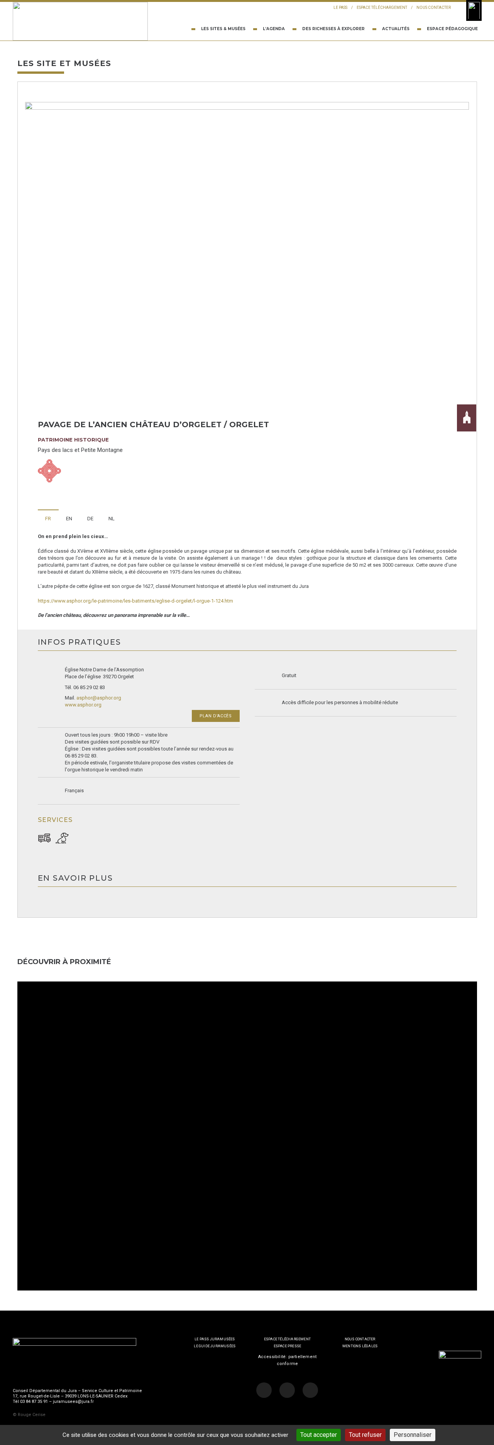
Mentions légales (359, 1346)
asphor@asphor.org (98, 698)
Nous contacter (433, 7)
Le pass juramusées (215, 1339)
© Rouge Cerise (29, 1414)
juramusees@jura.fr (73, 1401)
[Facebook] (264, 1390)
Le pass (340, 7)
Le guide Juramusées (214, 1346)
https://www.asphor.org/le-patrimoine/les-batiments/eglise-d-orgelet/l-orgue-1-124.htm (135, 601)
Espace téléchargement (382, 7)
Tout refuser (365, 1434)
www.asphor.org (83, 705)
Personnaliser (412, 1434)
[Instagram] (287, 1390)
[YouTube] (310, 1390)
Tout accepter (318, 1434)
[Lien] (80, 21)
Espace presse (287, 1346)
